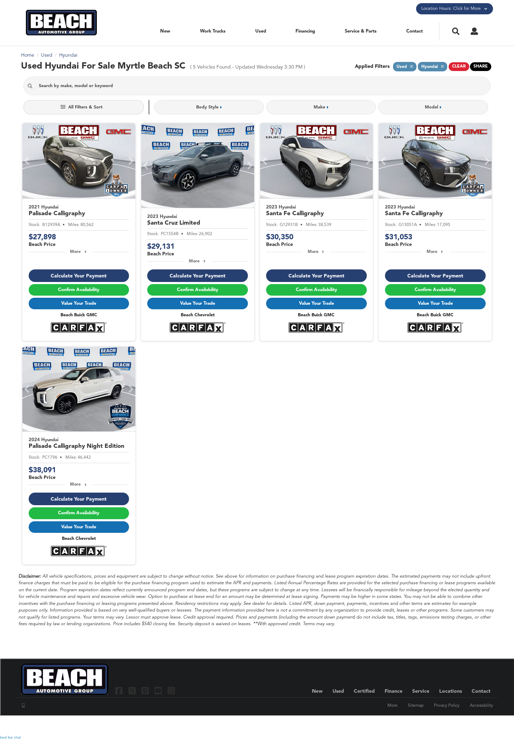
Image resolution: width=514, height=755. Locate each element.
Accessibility (481, 706)
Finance (393, 691)
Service (420, 691)
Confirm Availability (78, 290)
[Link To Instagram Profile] (171, 690)
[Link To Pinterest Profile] (146, 690)
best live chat (10, 737)
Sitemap (415, 706)
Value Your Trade (78, 303)
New (165, 31)
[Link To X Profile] (132, 690)
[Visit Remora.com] (478, 725)
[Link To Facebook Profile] (119, 690)
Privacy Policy (446, 706)
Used (260, 31)
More (75, 252)
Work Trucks (213, 31)
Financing (305, 31)
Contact (414, 31)
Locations (450, 691)
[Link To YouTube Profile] (158, 690)
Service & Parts (361, 31)
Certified (364, 691)
